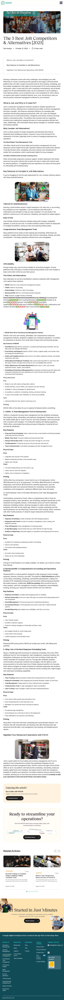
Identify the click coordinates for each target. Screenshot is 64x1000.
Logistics (16, 951)
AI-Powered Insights (5, 965)
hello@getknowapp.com (56, 945)
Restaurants (17, 945)
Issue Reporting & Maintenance (6, 982)
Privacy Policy (40, 946)
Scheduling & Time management (6, 960)
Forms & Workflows (5, 974)
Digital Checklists (7, 986)
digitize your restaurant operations (40, 338)
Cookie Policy (40, 952)
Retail (15, 948)
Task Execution (6, 978)
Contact (27, 951)
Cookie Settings (40, 961)
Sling (5, 653)
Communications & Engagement (6, 955)
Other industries (18, 958)
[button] (60, 3)
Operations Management (6, 946)
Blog (26, 945)
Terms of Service (41, 949)
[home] (6, 3)
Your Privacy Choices (38, 957)
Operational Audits (5, 989)
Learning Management (6, 950)
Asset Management (6, 970)
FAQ (26, 948)
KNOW (45, 735)
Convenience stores (17, 954)
